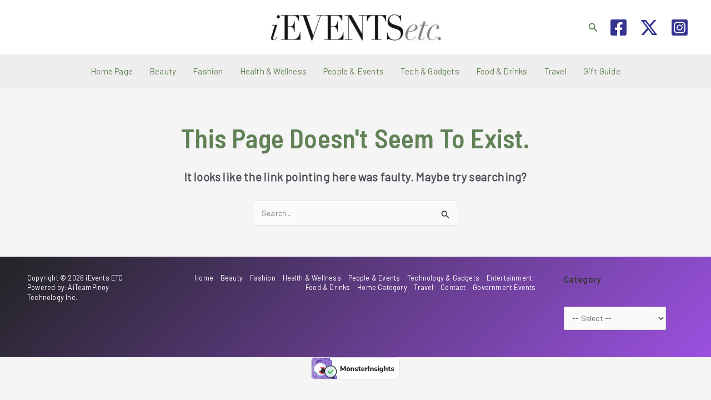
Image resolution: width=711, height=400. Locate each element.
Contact (452, 287)
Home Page (112, 71)
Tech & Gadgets (429, 71)
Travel (555, 71)
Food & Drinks (502, 71)
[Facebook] (618, 27)
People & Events (353, 71)
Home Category (382, 287)
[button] (593, 27)
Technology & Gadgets (443, 277)
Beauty (162, 71)
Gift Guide (601, 71)
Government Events (504, 287)
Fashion (208, 71)
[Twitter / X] (649, 27)
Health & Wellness (273, 71)
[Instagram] (679, 27)
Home (203, 277)
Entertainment (510, 277)
